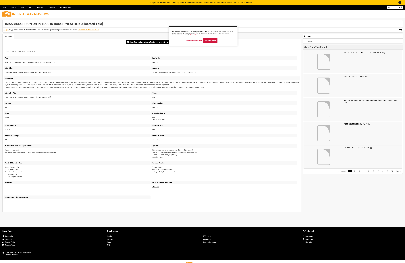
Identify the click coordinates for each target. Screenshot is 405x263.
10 (392, 171)
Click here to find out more (88, 30)
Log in (4, 7)
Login (309, 36)
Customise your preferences (194, 40)
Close (399, 2)
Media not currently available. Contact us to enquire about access (152, 42)
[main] (202, 117)
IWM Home (40, 7)
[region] (203, 36)
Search (401, 7)
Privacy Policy (10, 242)
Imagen (15, 254)
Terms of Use (10, 245)
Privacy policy (193, 34)
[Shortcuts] (400, 29)
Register (13, 7)
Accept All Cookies (210, 40)
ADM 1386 (155, 187)
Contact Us (9, 236)
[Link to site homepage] (25, 14)
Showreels (51, 7)
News (22, 7)
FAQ (30, 7)
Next (398, 171)
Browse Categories (65, 7)
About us (8, 239)
